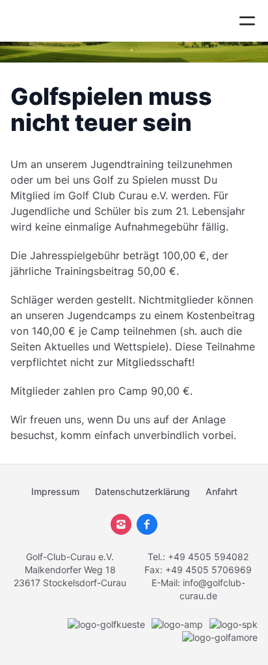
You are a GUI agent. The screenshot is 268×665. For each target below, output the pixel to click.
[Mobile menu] (247, 20)
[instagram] (121, 524)
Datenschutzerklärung (142, 491)
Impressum (55, 491)
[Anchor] (202, 122)
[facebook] (147, 524)
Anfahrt (221, 491)
